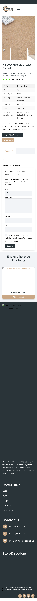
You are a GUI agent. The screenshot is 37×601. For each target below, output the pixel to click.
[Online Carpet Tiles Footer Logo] (12, 381)
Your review (10, 197)
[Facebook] (20, 596)
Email (7, 226)
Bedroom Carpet (24, 73)
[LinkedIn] (33, 596)
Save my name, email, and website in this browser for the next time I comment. (18, 238)
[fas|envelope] (5, 540)
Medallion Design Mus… (19, 292)
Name (8, 216)
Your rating (9, 189)
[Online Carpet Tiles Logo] (8, 8)
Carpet (12, 73)
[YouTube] (24, 596)
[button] (18, 8)
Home (4, 73)
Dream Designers (26, 589)
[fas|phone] (5, 526)
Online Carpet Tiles (17, 587)
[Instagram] (28, 596)
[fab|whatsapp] (5, 533)
